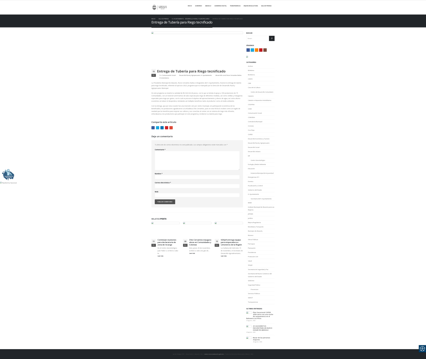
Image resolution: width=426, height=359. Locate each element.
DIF (249, 156)
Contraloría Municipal (255, 122)
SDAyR (250, 265)
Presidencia (252, 252)
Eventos (250, 181)
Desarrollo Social (253, 147)
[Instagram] (272, 13)
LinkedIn (162, 127)
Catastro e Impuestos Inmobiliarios (259, 100)
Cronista (251, 126)
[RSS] (265, 13)
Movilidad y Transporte (255, 227)
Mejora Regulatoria (254, 222)
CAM (249, 83)
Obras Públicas (253, 240)
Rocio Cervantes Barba (233, 75)
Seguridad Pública (254, 285)
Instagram (265, 50)
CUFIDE (250, 134)
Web (156, 192)
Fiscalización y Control (255, 186)
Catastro (251, 96)
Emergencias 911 (253, 177)
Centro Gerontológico (258, 160)
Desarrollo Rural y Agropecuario (189, 75)
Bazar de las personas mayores (261, 339)
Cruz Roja (251, 130)
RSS (256, 50)
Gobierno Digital (220, 6)
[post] (249, 314)
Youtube (260, 50)
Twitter (157, 127)
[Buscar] (272, 38)
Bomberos (251, 75)
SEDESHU (251, 281)
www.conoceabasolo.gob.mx (214, 354)
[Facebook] (257, 13)
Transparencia (253, 302)
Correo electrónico (163, 183)
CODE (250, 109)
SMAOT (250, 298)
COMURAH (251, 117)
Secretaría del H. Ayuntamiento (261, 199)
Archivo (250, 66)
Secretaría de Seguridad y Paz (258, 269)
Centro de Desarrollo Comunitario (262, 92)
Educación (251, 169)
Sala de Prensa (266, 6)
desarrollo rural (220, 75)
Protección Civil (253, 257)
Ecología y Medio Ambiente (257, 164)
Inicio (190, 6)
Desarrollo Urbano (254, 152)
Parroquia (251, 244)
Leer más (161, 256)
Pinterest (166, 127)
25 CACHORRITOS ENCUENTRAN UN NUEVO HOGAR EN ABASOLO (262, 328)
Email (171, 127)
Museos (250, 235)
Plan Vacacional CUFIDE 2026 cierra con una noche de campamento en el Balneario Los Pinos (259, 315)
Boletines (251, 70)
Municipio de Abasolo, (255, 231)
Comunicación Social (169, 75)
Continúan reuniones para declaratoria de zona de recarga (167, 242)
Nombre (159, 174)
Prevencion (254, 289)
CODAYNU (251, 105)
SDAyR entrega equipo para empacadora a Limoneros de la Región (231, 242)
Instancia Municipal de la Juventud (262, 173)
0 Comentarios (164, 78)
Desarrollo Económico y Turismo (258, 139)
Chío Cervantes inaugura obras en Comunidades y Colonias (200, 242)
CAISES (250, 79)
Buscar (249, 33)
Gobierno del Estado (255, 190)
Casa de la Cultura (254, 87)
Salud (250, 261)
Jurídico (250, 218)
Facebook (153, 127)
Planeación (251, 248)
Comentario (160, 150)
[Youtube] (269, 13)
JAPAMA (250, 214)
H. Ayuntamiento (206, 75)
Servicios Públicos (254, 293)
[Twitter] (261, 13)
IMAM (250, 203)
